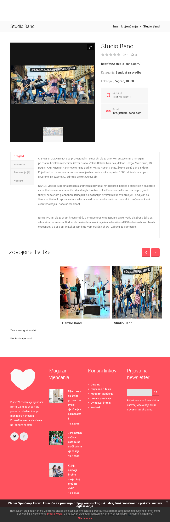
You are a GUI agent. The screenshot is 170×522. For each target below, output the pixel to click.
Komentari (20, 164)
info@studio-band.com (127, 112)
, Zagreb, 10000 (123, 81)
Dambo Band (72, 323)
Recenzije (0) (22, 172)
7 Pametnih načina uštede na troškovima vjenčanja (75, 442)
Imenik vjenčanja (125, 26)
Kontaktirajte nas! (21, 338)
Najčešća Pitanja (101, 389)
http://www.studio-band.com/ (120, 63)
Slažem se (85, 518)
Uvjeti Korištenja (100, 402)
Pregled (19, 156)
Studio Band (123, 323)
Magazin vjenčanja (102, 393)
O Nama (95, 384)
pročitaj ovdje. (55, 513)
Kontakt (18, 180)
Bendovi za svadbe (128, 72)
